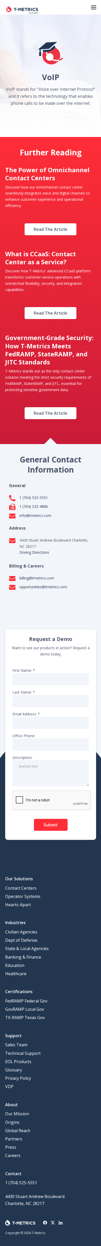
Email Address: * (26, 713)
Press (10, 1147)
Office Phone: (23, 735)
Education (14, 965)
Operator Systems (22, 896)
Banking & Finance (23, 957)
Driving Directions (34, 552)
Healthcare (15, 974)
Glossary (13, 1070)
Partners (13, 1139)
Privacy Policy (18, 1078)
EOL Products (18, 1061)
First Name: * (23, 670)
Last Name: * (23, 691)
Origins (12, 1122)
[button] (93, 7)
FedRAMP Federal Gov (26, 1001)
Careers (12, 1155)
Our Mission (17, 1114)
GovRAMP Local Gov (24, 1009)
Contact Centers (21, 888)
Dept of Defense (21, 940)
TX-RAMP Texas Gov (25, 1017)
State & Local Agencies (27, 948)
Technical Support (23, 1053)
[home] (22, 7)
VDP (9, 1086)
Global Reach (17, 1130)
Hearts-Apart (18, 905)
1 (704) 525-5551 (21, 1183)
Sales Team (16, 1045)
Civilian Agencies (21, 932)
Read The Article (50, 229)
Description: (22, 757)
